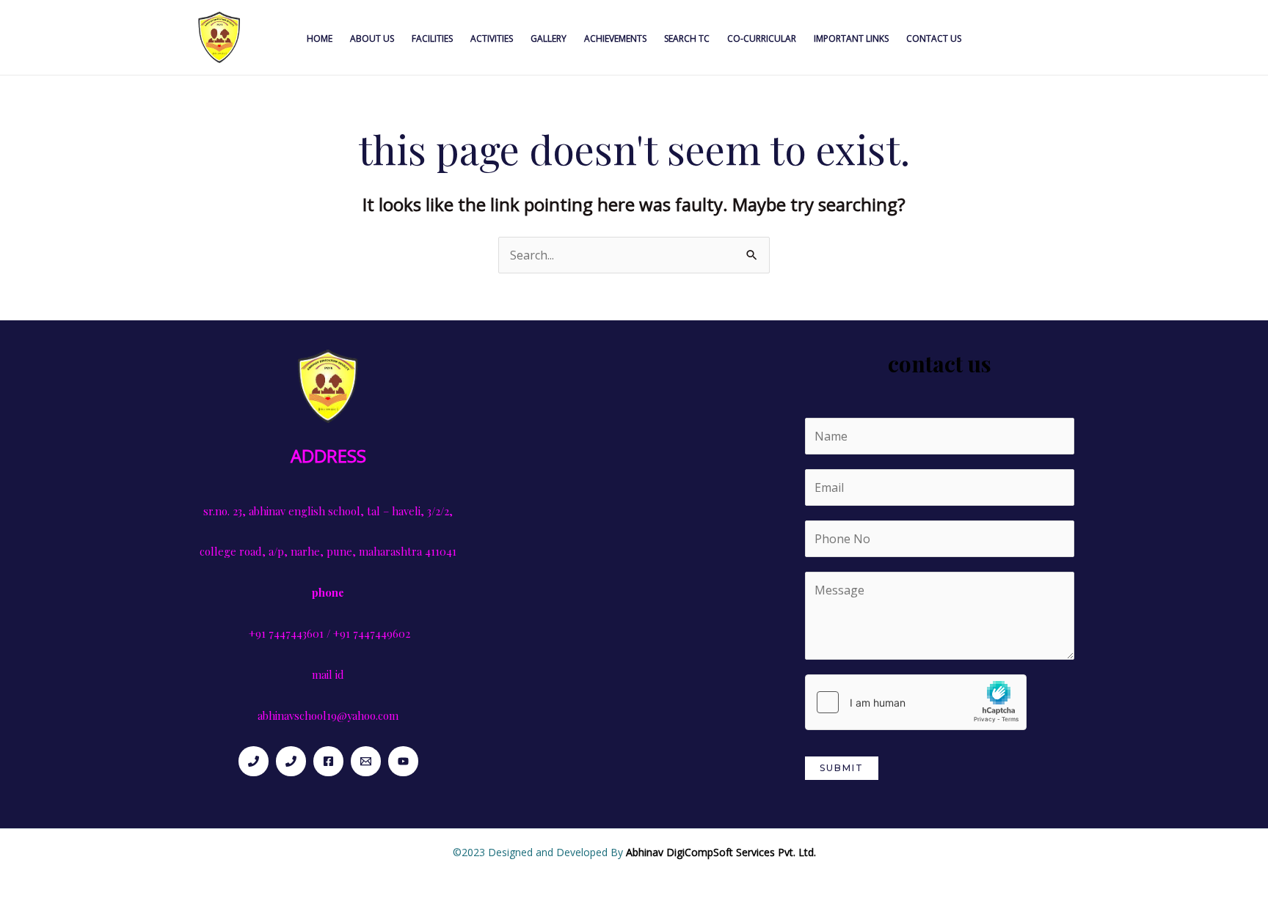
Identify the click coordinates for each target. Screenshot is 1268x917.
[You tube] (403, 761)
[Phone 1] (253, 761)
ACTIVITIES (491, 38)
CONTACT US (933, 38)
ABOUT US (372, 38)
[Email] (366, 761)
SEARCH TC (687, 38)
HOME (319, 38)
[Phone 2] (291, 761)
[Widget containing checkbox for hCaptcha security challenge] (916, 702)
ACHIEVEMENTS (615, 38)
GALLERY (548, 38)
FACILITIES (432, 38)
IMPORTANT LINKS (851, 38)
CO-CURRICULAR (761, 38)
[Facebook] (328, 761)
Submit (842, 767)
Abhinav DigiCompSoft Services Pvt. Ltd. (721, 852)
